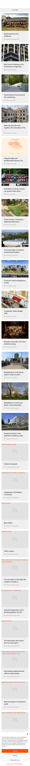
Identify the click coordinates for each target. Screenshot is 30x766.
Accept (15, 751)
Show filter (15, 10)
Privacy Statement (18, 763)
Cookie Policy (10, 763)
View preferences (15, 760)
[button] (27, 734)
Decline (15, 755)
